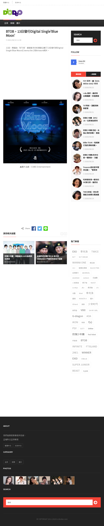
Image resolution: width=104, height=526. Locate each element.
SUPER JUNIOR (81, 364)
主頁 (6, 23)
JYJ (97, 287)
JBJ (83, 287)
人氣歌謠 (75, 283)
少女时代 (93, 304)
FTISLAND (91, 346)
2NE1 (75, 352)
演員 (83, 304)
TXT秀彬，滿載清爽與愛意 (90, 107)
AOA (89, 316)
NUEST (93, 283)
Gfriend (75, 304)
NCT (73, 257)
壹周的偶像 (83, 268)
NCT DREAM (83, 257)
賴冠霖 (92, 263)
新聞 (12, 23)
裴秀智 (74, 310)
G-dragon (77, 316)
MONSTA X (83, 298)
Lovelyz (75, 287)
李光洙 (84, 251)
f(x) (90, 322)
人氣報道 (93, 74)
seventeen (75, 278)
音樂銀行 (75, 273)
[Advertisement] (69, 11)
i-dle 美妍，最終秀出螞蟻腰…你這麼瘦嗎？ (91, 96)
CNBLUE (84, 359)
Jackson (86, 278)
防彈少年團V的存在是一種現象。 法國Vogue (90, 158)
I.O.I (73, 268)
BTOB (84, 340)
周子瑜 (84, 283)
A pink (85, 371)
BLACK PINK (94, 268)
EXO (74, 251)
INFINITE (77, 346)
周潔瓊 (90, 287)
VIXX (83, 310)
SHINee (90, 328)
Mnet (81, 293)
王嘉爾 (95, 278)
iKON (75, 322)
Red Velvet (92, 334)
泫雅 (74, 293)
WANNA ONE (79, 262)
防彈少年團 (78, 334)
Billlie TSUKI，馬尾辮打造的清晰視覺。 (91, 144)
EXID (75, 358)
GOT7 (82, 328)
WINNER (86, 352)
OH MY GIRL (93, 310)
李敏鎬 (74, 340)
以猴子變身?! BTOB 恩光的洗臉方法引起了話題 (51, 257)
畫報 (74, 298)
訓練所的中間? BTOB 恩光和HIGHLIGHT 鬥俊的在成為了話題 (17, 257)
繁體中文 (6, 2)
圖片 (18, 23)
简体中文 (18, 2)
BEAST (76, 370)
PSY (74, 328)
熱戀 (83, 322)
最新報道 (78, 74)
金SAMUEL (86, 273)
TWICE (95, 251)
